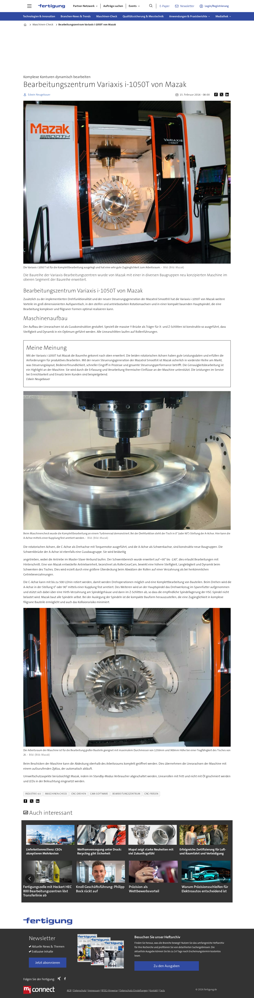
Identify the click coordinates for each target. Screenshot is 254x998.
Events (133, 6)
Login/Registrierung (217, 6)
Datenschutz (79, 990)
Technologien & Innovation (39, 16)
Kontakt (153, 990)
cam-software (99, 793)
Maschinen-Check (106, 16)
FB (65, 978)
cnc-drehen (78, 793)
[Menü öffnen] (29, 6)
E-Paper (165, 6)
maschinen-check (56, 793)
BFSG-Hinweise (109, 990)
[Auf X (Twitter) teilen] (222, 94)
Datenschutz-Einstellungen (133, 990)
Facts (162, 990)
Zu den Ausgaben (167, 966)
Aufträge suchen (113, 6)
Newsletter (187, 6)
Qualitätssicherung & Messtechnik (143, 16)
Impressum (94, 990)
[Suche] (150, 6)
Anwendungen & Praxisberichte (188, 16)
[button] (30, 878)
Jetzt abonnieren (47, 962)
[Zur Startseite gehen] (51, 6)
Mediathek (221, 16)
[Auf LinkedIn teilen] (227, 94)
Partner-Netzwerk (84, 6)
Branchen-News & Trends (76, 16)
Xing (60, 978)
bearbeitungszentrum (126, 793)
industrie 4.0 (33, 793)
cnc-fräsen (151, 793)
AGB (69, 990)
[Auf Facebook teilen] (216, 94)
